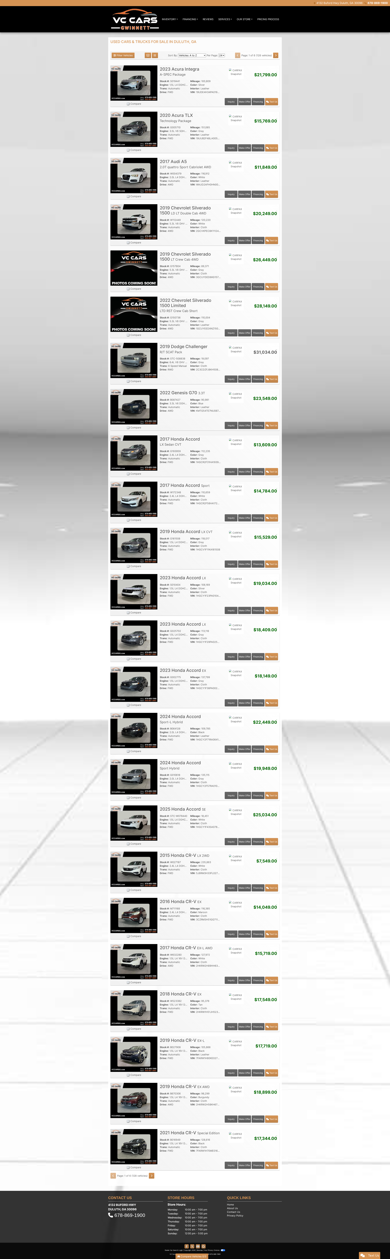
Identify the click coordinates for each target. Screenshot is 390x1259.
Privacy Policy (235, 1215)
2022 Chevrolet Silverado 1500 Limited (185, 305)
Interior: (195, 88)
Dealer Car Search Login (174, 1250)
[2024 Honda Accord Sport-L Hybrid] (133, 730)
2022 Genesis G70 (182, 392)
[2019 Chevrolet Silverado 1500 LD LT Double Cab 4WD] (133, 221)
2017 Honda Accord (180, 441)
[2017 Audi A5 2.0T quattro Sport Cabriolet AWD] (133, 175)
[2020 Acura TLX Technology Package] (133, 129)
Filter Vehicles (124, 55)
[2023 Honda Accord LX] (133, 591)
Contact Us (233, 1211)
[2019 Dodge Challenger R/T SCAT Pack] (133, 360)
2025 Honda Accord (183, 809)
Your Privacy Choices (212, 1250)
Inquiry (231, 101)
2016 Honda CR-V (180, 901)
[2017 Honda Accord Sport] (133, 499)
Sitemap (200, 1250)
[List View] (155, 55)
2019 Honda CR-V (182, 1040)
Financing (258, 101)
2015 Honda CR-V (184, 855)
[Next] (275, 55)
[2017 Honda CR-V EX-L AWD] (133, 961)
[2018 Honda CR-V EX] (133, 1007)
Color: (194, 84)
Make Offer (244, 101)
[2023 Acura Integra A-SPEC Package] (133, 82)
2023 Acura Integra (179, 71)
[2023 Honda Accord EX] (133, 684)
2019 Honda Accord (186, 531)
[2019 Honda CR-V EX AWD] (133, 1100)
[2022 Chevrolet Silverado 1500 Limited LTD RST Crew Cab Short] (133, 314)
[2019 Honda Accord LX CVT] (133, 545)
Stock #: (164, 81)
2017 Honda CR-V (186, 947)
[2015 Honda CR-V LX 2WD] (133, 869)
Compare (135, 103)
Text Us (273, 101)
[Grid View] (148, 55)
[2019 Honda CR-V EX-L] (133, 1054)
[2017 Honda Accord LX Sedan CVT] (133, 452)
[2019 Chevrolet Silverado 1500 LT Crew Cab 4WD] (133, 267)
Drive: (163, 92)
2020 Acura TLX (176, 118)
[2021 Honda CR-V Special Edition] (133, 1146)
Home (230, 1204)
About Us (232, 1208)
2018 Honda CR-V (180, 994)
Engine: (164, 84)
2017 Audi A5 (185, 164)
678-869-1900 (378, 3)
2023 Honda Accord (183, 577)
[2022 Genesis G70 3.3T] (133, 406)
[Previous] (237, 55)
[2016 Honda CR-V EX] (133, 915)
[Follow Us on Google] (203, 1246)
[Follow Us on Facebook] (186, 1246)
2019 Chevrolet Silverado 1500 (185, 210)
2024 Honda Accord (180, 719)
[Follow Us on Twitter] (192, 1246)
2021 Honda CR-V (190, 1132)
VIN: (192, 92)
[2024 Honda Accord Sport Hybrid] (133, 776)
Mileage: (195, 81)
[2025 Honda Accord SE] (133, 822)
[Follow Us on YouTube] (198, 1246)
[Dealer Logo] (135, 19)
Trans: (163, 88)
